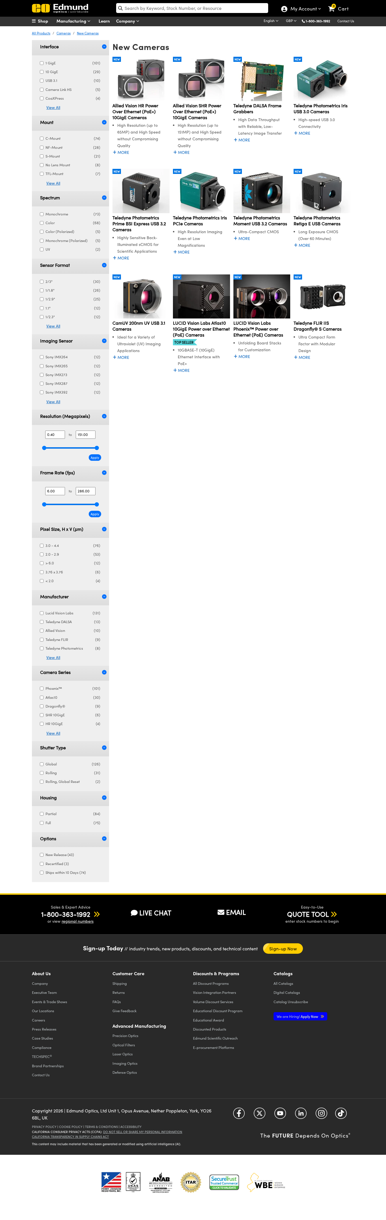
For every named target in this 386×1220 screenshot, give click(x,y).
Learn (104, 21)
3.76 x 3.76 (72, 572)
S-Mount (72, 156)
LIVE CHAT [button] (155, 913)
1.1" (72, 308)
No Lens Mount (72, 164)
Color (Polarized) (72, 231)
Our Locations (43, 1010)
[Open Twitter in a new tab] (259, 1115)
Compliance (41, 1047)
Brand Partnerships (48, 1065)
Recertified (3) (57, 863)
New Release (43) (59, 854)
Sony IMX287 (72, 383)
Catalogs (283, 983)
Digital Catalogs (287, 992)
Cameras (64, 33)
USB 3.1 (72, 80)
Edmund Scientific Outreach (215, 1038)
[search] (192, 8)
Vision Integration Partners (214, 992)
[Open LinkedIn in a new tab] (301, 1115)
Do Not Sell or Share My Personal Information (142, 1132)
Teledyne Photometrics (72, 648)
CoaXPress (72, 98)
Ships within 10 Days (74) (65, 872)
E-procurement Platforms (213, 1047)
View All (53, 107)
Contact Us (345, 21)
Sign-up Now (283, 948)
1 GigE (72, 63)
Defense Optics (124, 1072)
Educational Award (208, 1020)
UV (72, 249)
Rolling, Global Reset (72, 781)
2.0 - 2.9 (72, 554)
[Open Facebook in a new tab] (239, 1115)
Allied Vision (72, 630)
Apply (95, 457)
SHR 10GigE (72, 714)
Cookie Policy (71, 1127)
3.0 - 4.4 (72, 545)
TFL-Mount (72, 173)
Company (126, 21)
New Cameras (88, 33)
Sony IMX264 (72, 356)
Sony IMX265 (72, 365)
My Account (303, 9)
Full (72, 822)
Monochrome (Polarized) (72, 240)
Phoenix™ (72, 688)
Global (72, 764)
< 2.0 (72, 580)
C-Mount (72, 138)
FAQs (116, 1001)
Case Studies (42, 1038)
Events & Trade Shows (49, 1001)
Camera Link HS (72, 89)
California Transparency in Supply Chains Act (70, 1136)
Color (72, 222)
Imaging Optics (125, 1063)
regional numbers (78, 921)
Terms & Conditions (101, 1127)
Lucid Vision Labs (72, 613)
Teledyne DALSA (72, 621)
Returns (118, 992)
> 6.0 (72, 563)
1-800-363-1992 (318, 21)
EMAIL (236, 911)
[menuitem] (46, 21)
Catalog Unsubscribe (291, 1001)
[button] (320, 20)
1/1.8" (72, 290)
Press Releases (44, 1029)
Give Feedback (124, 1010)
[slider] (44, 448)
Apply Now (298, 1016)
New (117, 59)
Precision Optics (125, 1035)
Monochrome (72, 214)
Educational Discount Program (217, 1010)
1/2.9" (72, 299)
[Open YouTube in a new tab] (280, 1115)
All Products (41, 33)
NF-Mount (72, 147)
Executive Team (44, 992)
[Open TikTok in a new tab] (341, 1115)
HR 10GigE (72, 723)
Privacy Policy (44, 1127)
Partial (72, 813)
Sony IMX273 (72, 374)
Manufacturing (72, 21)
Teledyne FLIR (72, 639)
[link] (341, 4)
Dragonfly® (72, 706)
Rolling (72, 772)
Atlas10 (72, 697)
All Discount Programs (211, 983)
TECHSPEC (42, 1056)
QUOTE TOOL (308, 913)
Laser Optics (122, 1053)
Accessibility (131, 1127)
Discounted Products (209, 1029)
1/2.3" (72, 316)
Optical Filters (123, 1044)
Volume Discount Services (213, 1001)
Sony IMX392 (72, 392)
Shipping (119, 983)
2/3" (72, 281)
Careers (38, 1020)
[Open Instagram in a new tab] (321, 1115)
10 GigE (72, 71)
